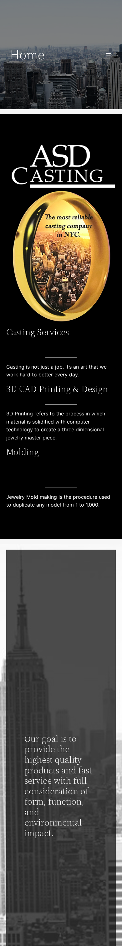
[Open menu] (108, 54)
